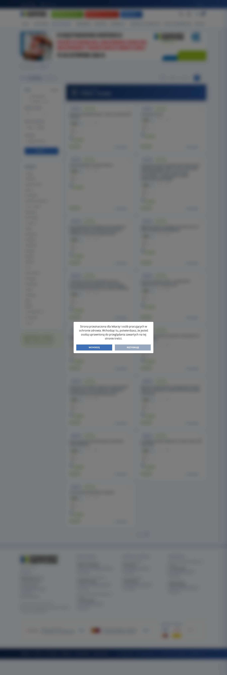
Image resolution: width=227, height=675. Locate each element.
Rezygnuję (133, 347)
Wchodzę (94, 347)
